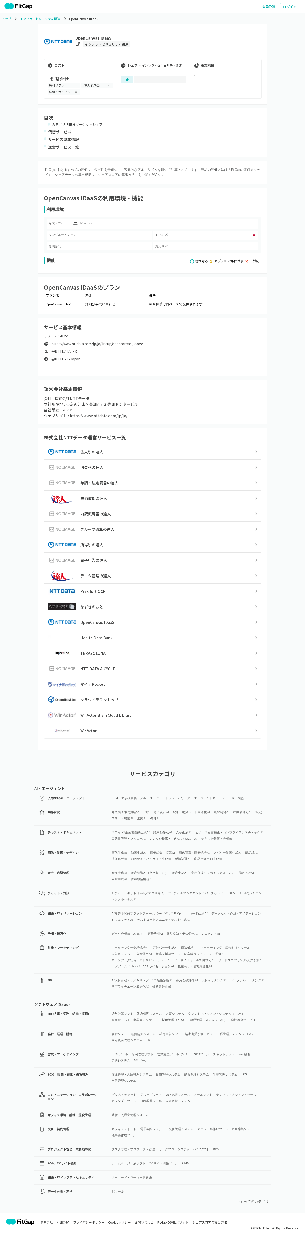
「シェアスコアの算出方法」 (116, 175)
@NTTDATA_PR (64, 351)
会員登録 (268, 6)
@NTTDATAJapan (65, 359)
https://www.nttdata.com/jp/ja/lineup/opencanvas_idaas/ (97, 343)
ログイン (290, 6)
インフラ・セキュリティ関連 (106, 44)
